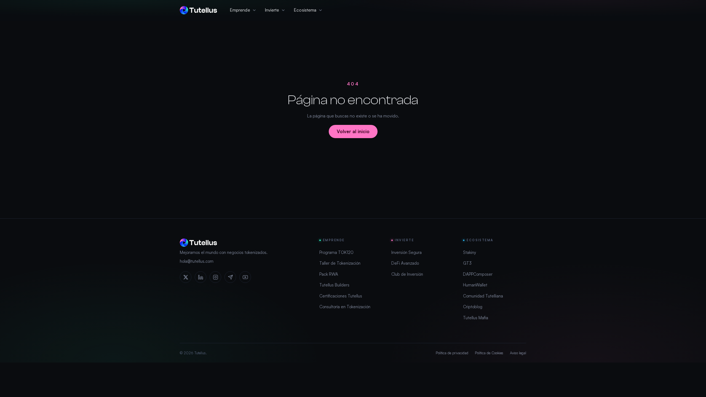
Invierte (272, 10)
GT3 (467, 263)
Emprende (240, 10)
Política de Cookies (489, 353)
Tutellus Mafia (475, 317)
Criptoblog (472, 306)
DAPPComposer (478, 274)
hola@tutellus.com (196, 261)
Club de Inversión (407, 274)
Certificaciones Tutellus (340, 296)
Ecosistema (305, 10)
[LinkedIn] (200, 277)
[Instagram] (215, 277)
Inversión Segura (406, 252)
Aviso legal (518, 353)
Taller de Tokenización (339, 263)
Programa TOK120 (336, 252)
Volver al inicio (353, 131)
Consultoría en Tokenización (344, 306)
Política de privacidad (452, 353)
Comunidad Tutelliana (483, 296)
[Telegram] (230, 277)
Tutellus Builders (334, 285)
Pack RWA (328, 274)
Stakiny (469, 252)
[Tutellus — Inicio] (198, 10)
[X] (185, 277)
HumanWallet (475, 285)
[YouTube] (245, 277)
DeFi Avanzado (405, 263)
